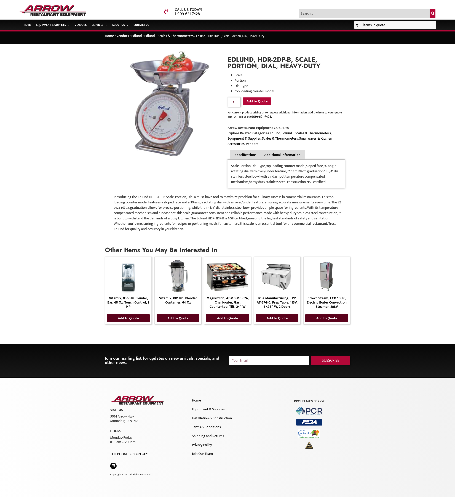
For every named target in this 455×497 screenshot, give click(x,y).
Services (97, 25)
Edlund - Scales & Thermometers (169, 36)
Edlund (136, 36)
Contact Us (141, 25)
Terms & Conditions (206, 427)
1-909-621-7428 (187, 13)
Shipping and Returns (208, 436)
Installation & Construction (212, 418)
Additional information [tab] (282, 155)
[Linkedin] (113, 466)
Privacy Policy (202, 445)
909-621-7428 (139, 454)
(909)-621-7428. (261, 117)
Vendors (81, 25)
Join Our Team (202, 454)
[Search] (432, 13)
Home (27, 25)
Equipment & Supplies (51, 25)
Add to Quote (257, 101)
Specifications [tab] (245, 155)
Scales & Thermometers (280, 138)
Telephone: (120, 454)
